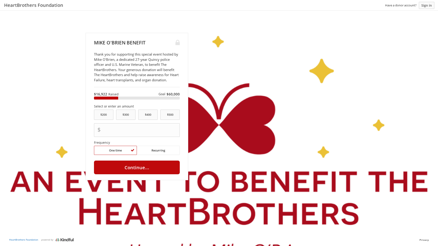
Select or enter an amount (114, 106)
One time (115, 150)
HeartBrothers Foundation (23, 239)
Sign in (426, 5)
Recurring (158, 150)
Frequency (102, 143)
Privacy (424, 239)
